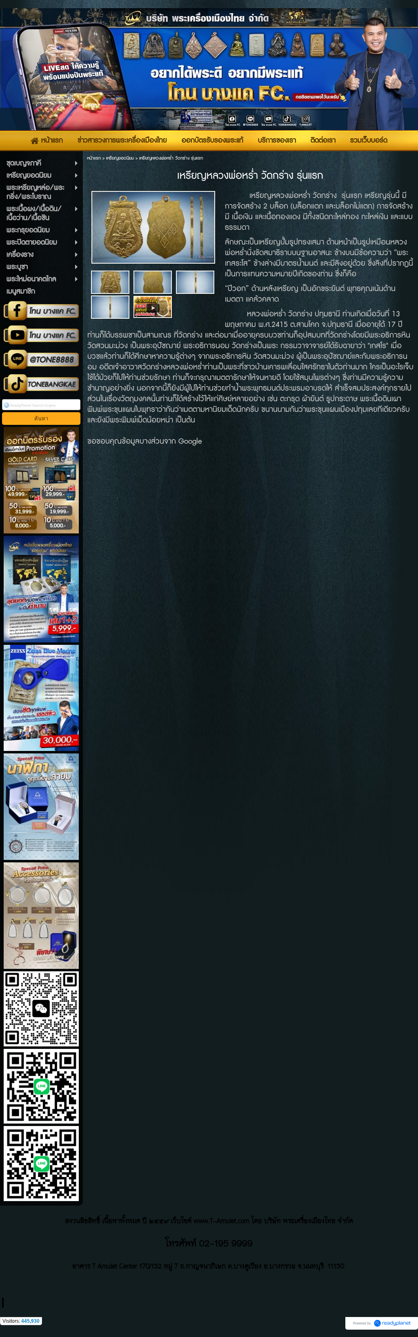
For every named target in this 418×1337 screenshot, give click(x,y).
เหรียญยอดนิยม (120, 158)
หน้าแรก (94, 158)
